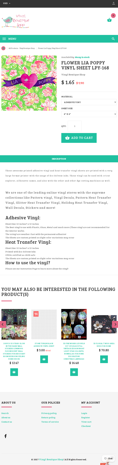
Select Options (14, 372)
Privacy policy (49, 413)
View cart (86, 421)
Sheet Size (67, 108)
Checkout (86, 426)
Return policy (48, 417)
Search (5, 413)
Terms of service (50, 421)
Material (67, 96)
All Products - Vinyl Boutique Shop (22, 48)
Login (84, 413)
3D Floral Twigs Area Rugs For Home (104, 344)
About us (5, 417)
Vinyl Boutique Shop (51, 459)
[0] (109, 21)
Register (85, 417)
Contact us (6, 421)
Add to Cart (81, 137)
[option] (44, 338)
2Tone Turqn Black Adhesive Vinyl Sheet (44, 344)
